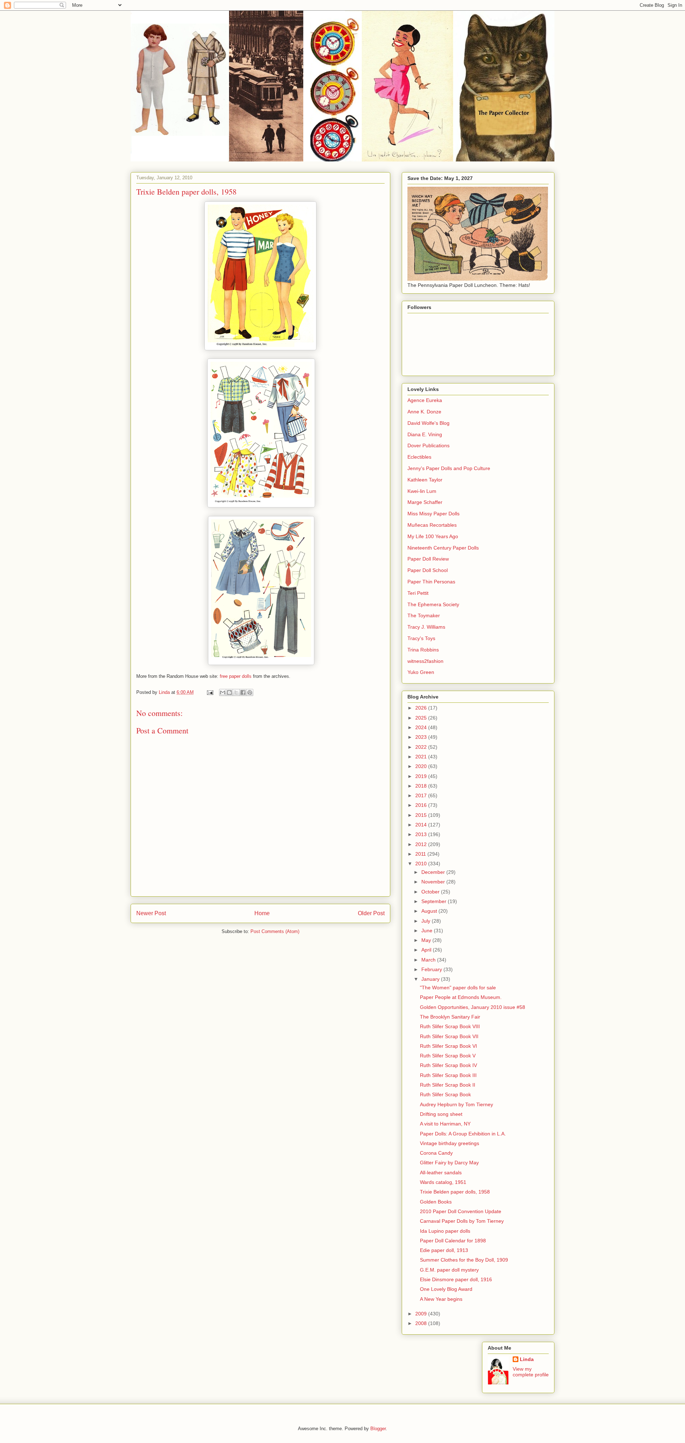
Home (262, 913)
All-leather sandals (441, 1172)
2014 (421, 825)
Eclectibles (419, 457)
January (431, 979)
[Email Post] (209, 692)
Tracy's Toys (421, 638)
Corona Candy (436, 1153)
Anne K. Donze (424, 411)
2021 (421, 756)
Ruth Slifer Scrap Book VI (448, 1046)
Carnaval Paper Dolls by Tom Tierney (462, 1221)
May (426, 940)
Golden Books (436, 1202)
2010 (421, 863)
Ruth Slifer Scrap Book (445, 1094)
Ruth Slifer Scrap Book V (448, 1055)
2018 (421, 786)
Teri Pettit (417, 593)
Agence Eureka (424, 400)
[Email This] (222, 692)
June (427, 930)
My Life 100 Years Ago (432, 536)
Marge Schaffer (424, 502)
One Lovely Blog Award (446, 1289)
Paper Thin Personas (431, 581)
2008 (421, 1323)
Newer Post (151, 913)
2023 (421, 737)
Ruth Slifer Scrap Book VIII (450, 1026)
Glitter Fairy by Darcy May (449, 1162)
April (427, 950)
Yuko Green (420, 672)
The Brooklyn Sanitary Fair (450, 1017)
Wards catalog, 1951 (443, 1182)
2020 (421, 766)
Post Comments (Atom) (274, 931)
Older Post (371, 913)
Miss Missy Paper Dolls (433, 513)
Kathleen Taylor (424, 480)
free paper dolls (236, 676)
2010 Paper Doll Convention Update (460, 1211)
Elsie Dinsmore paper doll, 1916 (456, 1279)
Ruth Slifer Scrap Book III (448, 1075)
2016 (421, 805)
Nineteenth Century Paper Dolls (443, 548)
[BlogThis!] (229, 692)
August (429, 911)
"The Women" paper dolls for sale (458, 987)
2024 (421, 727)
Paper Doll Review (428, 559)
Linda (527, 1359)
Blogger (378, 1428)
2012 (421, 844)
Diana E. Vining (424, 434)
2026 (421, 708)
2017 (421, 795)
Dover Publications (428, 445)
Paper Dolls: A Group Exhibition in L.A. (463, 1134)
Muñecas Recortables (432, 525)
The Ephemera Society (433, 604)
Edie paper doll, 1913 (444, 1250)
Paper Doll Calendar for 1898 (453, 1240)
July (426, 921)
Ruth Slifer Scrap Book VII (449, 1036)
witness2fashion (425, 661)
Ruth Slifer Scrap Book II (447, 1085)
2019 (421, 776)
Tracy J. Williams (426, 627)
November (433, 882)
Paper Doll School (427, 570)
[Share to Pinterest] (249, 692)
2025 (421, 718)
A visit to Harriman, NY (445, 1124)
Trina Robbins (423, 650)
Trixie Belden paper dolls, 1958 (455, 1192)
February (432, 969)
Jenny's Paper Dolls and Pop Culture (448, 468)
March (429, 960)
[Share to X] (236, 692)
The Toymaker (423, 615)
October (431, 892)
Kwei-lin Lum (421, 491)
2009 (421, 1313)
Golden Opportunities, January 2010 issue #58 (472, 1007)
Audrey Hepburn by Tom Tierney (456, 1104)
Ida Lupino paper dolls (445, 1231)
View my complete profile (531, 1371)
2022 (421, 747)
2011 (421, 854)
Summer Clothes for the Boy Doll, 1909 (464, 1260)
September (434, 901)
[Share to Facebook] (243, 692)
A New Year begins (441, 1299)
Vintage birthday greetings (449, 1143)
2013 (421, 834)
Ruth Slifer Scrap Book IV (448, 1065)
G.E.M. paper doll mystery (449, 1270)
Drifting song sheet (441, 1114)
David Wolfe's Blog (428, 423)
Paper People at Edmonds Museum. (461, 997)
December (433, 872)
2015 (421, 815)
